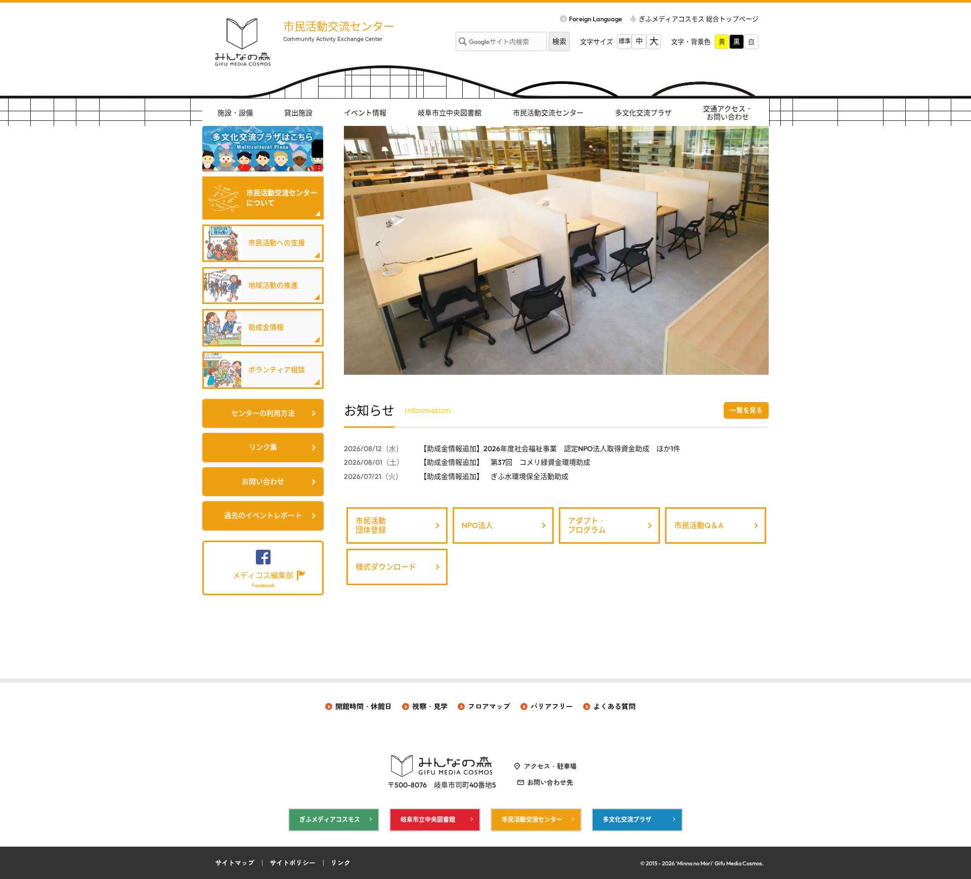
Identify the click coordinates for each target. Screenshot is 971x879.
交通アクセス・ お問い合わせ (728, 113)
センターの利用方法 (263, 413)
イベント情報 (365, 112)
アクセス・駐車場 (550, 766)
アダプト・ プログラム (587, 525)
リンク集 (263, 447)
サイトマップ (234, 863)
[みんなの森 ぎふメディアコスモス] (242, 42)
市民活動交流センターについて (281, 197)
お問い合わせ (263, 481)
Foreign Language (595, 19)
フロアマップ (489, 706)
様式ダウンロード (386, 567)
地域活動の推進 (273, 285)
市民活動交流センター (338, 26)
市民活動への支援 (276, 242)
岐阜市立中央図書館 (449, 112)
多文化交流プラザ (643, 112)
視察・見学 (430, 706)
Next (755, 250)
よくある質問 (614, 706)
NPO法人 (477, 525)
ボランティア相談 (276, 369)
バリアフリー (552, 706)
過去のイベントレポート (263, 515)
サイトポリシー (293, 863)
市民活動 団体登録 (371, 525)
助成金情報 (266, 327)
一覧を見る (746, 410)
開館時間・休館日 (363, 706)
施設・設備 (235, 112)
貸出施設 (298, 112)
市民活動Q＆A (699, 525)
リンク (340, 863)
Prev (357, 250)
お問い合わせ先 (550, 782)
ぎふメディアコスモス (329, 819)
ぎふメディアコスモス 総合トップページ (699, 19)
